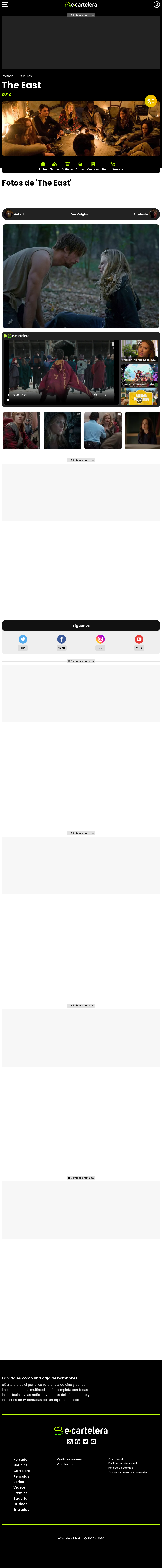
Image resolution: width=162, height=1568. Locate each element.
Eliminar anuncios (82, 15)
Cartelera (21, 1470)
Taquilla (20, 1498)
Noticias (20, 1465)
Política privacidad (122, 1463)
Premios (20, 1493)
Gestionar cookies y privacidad (128, 1472)
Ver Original (80, 214)
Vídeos (19, 1487)
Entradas (21, 1509)
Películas (25, 76)
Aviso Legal (115, 1459)
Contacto (65, 1464)
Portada (7, 76)
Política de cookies (120, 1468)
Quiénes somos (69, 1459)
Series (18, 1481)
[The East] (21, 431)
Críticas (20, 1504)
